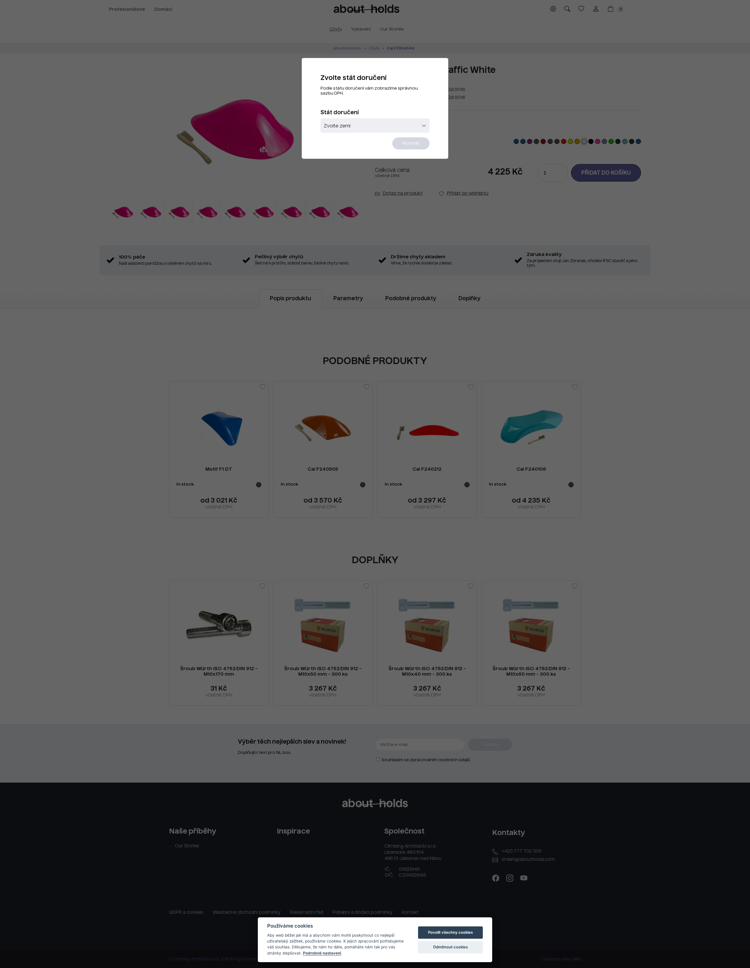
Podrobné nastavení (322, 953)
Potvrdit (411, 143)
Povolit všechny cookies (450, 932)
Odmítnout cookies (450, 947)
